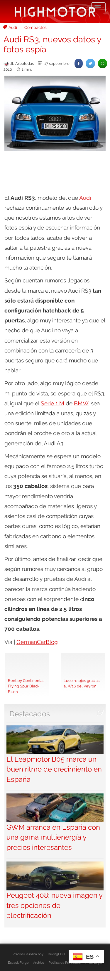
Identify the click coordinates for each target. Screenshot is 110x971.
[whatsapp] (102, 63)
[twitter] (90, 63)
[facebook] (79, 63)
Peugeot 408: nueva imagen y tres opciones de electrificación (54, 905)
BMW (81, 403)
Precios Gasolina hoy (28, 954)
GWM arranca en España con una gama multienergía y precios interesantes (53, 837)
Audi (13, 27)
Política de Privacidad (65, 962)
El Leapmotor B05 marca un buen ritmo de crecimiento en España (54, 769)
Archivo (38, 962)
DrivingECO (56, 954)
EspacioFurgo (18, 962)
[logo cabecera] (55, 11)
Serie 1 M (52, 403)
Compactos (35, 27)
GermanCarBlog (37, 642)
